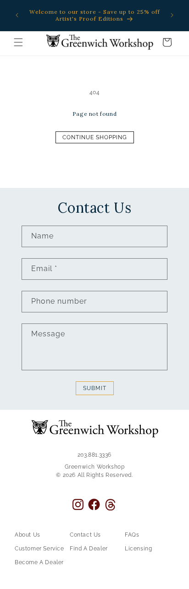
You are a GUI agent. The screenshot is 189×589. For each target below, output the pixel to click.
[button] (18, 42)
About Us (27, 535)
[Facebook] (94, 504)
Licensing (138, 548)
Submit (94, 388)
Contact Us (85, 535)
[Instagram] (78, 504)
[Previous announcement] (17, 15)
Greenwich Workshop (95, 467)
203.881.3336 (94, 455)
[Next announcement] (172, 15)
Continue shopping (94, 137)
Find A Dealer (89, 548)
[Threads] (110, 504)
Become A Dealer (39, 562)
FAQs (132, 535)
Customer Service (39, 548)
